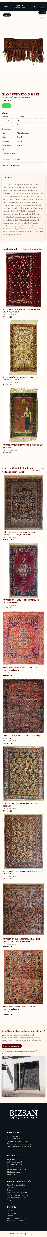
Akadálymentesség (15, 1221)
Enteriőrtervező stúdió (16, 1185)
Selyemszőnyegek (14, 1162)
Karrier (10, 1216)
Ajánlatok (11, 1174)
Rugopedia (11, 1187)
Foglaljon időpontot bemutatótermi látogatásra (19, 1052)
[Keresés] (35, 6)
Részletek (5, 113)
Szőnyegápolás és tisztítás (17, 1195)
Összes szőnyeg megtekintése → (34, 249)
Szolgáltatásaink (13, 1213)
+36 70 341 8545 (36, 1)
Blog (9, 1190)
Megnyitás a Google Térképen (19, 1146)
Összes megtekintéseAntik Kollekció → (37, 469)
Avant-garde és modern (17, 1169)
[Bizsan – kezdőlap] (20, 6)
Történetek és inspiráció (17, 1193)
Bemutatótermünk (15, 1149)
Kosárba (6, 106)
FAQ (9, 1200)
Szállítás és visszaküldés (10, 165)
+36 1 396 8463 (26, 1)
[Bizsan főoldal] (23, 1113)
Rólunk (10, 1211)
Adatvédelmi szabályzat (17, 1218)
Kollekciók (11, 1159)
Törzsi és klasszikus (14, 1164)
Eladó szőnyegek (14, 1172)
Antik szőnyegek (14, 1167)
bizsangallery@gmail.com (13, 1)
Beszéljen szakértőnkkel (11, 1046)
